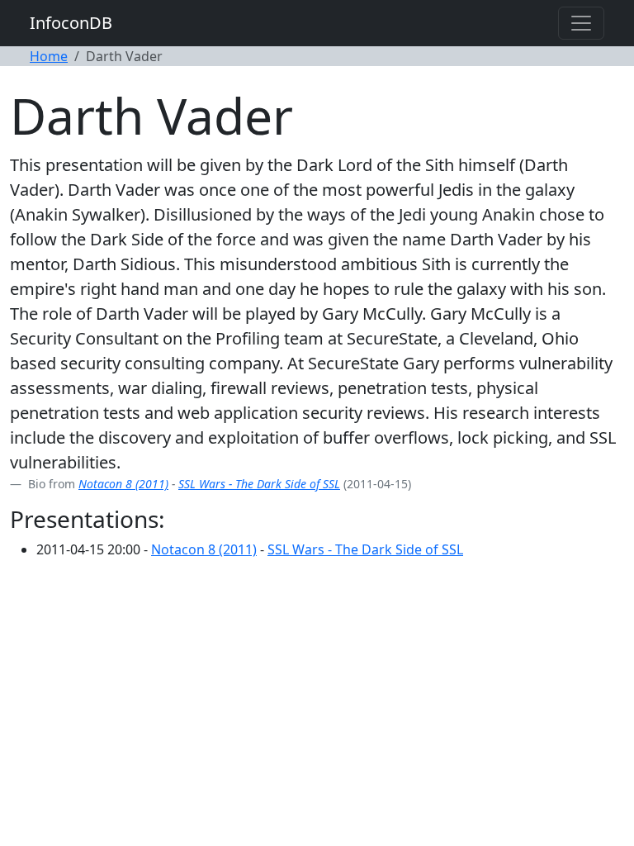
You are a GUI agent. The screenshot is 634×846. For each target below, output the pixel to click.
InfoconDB (71, 23)
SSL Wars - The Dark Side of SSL (259, 484)
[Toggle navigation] (581, 23)
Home (49, 56)
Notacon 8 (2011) (123, 484)
